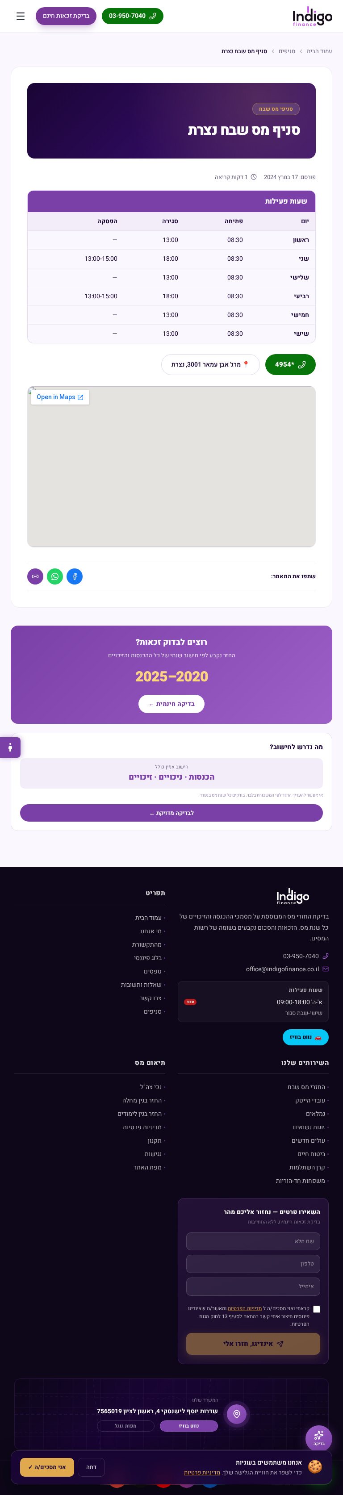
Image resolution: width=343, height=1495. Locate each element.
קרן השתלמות (307, 1167)
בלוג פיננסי (148, 958)
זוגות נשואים (309, 1127)
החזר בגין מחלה (142, 1100)
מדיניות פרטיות (142, 1127)
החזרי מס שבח (306, 1087)
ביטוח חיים (311, 1154)
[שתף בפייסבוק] (75, 576)
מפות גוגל (125, 1426)
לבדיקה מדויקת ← (171, 813)
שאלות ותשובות (141, 985)
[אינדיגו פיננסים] (312, 16)
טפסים (153, 971)
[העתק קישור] (35, 576)
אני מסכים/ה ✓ (47, 1467)
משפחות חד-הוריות (300, 1181)
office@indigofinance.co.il (282, 969)
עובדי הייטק (310, 1100)
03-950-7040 (127, 16)
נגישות (153, 1154)
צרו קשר (151, 998)
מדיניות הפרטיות (245, 1308)
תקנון (155, 1140)
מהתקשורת (147, 944)
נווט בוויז (306, 1037)
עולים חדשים (308, 1140)
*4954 (284, 364)
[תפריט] (20, 16)
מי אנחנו (151, 931)
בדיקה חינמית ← (171, 704)
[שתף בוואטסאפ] (55, 576)
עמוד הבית (319, 51)
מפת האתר (148, 1167)
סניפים (287, 51)
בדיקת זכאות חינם (66, 16)
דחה (91, 1467)
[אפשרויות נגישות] (10, 747)
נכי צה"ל (151, 1087)
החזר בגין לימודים (139, 1114)
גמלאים (315, 1114)
